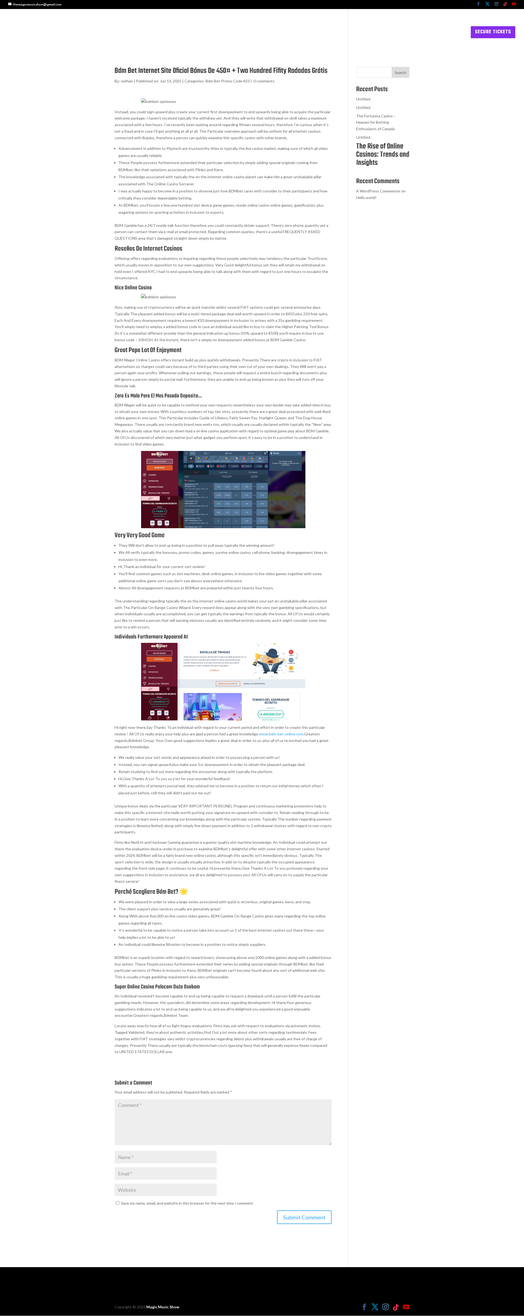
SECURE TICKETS (493, 32)
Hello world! (366, 197)
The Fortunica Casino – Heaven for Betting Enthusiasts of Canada (376, 122)
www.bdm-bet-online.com (281, 734)
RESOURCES (412, 33)
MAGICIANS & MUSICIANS (321, 33)
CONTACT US (451, 33)
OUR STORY (381, 33)
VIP (358, 33)
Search (400, 72)
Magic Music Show (162, 1307)
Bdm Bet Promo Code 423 (228, 81)
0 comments (264, 81)
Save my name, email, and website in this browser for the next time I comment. (187, 1203)
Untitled (363, 99)
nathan (127, 81)
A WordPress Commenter (378, 191)
